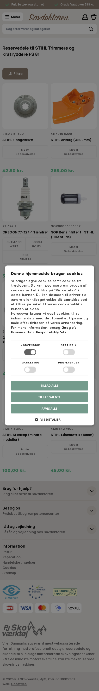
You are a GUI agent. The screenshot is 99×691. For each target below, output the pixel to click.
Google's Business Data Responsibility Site (43, 330)
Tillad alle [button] (49, 386)
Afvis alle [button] (49, 409)
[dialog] (49, 345)
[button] (49, 421)
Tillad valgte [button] (49, 397)
